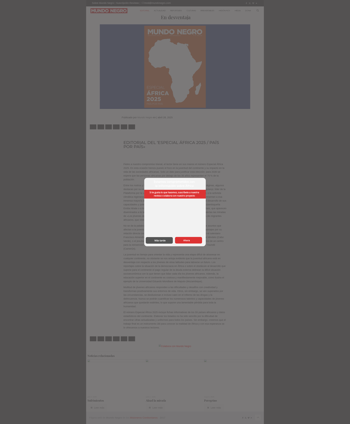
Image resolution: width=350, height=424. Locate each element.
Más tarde (160, 240)
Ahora (186, 240)
